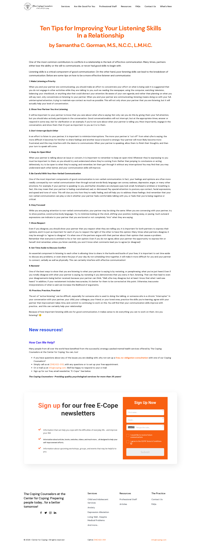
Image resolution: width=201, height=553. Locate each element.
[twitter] (46, 513)
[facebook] (41, 513)
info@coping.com (57, 367)
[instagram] (50, 513)
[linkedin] (55, 513)
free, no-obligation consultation (132, 357)
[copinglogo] (38, 3)
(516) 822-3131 (57, 364)
